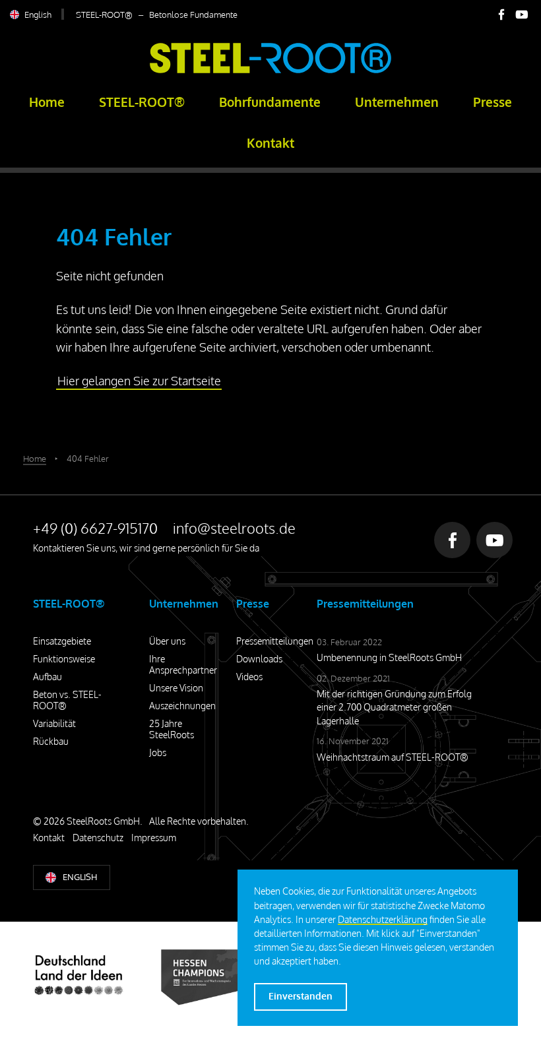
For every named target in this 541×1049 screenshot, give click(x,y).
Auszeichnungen (182, 705)
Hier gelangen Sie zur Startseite (139, 380)
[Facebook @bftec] (501, 14)
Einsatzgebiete (62, 641)
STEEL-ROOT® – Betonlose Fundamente (157, 14)
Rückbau (51, 741)
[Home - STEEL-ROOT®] (270, 70)
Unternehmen (397, 102)
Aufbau (47, 676)
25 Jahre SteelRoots (171, 729)
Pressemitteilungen (274, 641)
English (37, 14)
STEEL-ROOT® (142, 102)
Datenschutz (98, 837)
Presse (492, 102)
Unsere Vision (176, 687)
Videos (249, 676)
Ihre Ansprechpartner (183, 664)
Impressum (153, 837)
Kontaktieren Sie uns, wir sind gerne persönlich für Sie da (146, 548)
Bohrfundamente (270, 102)
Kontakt (270, 143)
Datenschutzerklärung (383, 919)
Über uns (167, 641)
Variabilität (54, 723)
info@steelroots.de (234, 528)
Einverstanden (301, 995)
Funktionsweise (64, 658)
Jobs (157, 752)
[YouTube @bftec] (522, 14)
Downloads (259, 658)
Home (47, 102)
